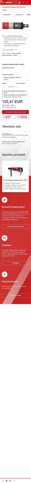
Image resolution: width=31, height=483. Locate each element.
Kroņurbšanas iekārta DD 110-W (15, 180)
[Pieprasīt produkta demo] (6, 481)
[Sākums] (9, 2)
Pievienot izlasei (8, 116)
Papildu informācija (8, 50)
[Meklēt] (27, 2)
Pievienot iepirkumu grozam (16, 112)
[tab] (7, 14)
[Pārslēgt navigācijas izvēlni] (3, 2)
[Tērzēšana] (10, 481)
